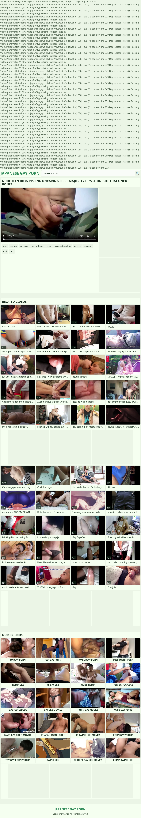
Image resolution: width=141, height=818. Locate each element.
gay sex (13, 246)
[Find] (137, 173)
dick (5, 251)
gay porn (24, 246)
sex (11, 251)
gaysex (77, 246)
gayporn (88, 246)
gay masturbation (63, 246)
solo (49, 246)
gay (5, 246)
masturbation (38, 246)
